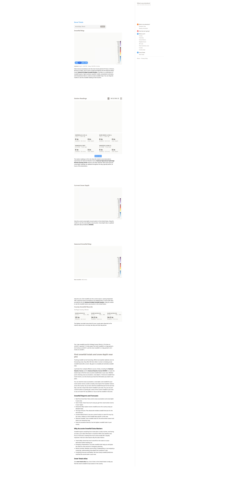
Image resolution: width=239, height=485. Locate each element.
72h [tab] (86, 62)
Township (141, 38)
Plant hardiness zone (144, 45)
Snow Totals (142, 52)
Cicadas (141, 47)
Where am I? (142, 34)
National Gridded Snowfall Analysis (87, 72)
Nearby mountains (143, 28)
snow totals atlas (81, 461)
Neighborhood (142, 41)
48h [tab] (83, 62)
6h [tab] (76, 62)
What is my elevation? (144, 24)
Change (103, 26)
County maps (142, 49)
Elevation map (142, 26)
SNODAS (91, 224)
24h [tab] (80, 62)
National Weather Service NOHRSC (97, 371)
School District (142, 40)
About (138, 58)
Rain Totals (141, 54)
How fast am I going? (144, 31)
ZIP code (141, 43)
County (140, 36)
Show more (98, 156)
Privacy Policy (144, 58)
